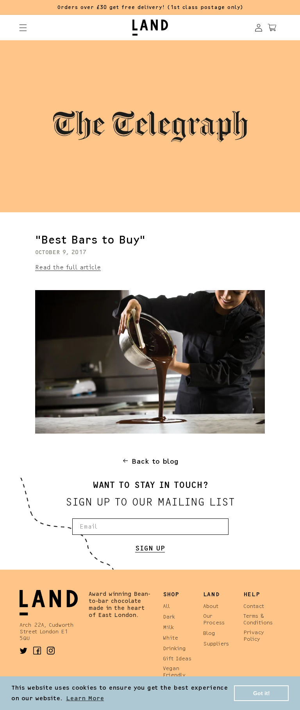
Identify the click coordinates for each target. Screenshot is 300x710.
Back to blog (155, 460)
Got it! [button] (261, 693)
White (170, 637)
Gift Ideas (177, 658)
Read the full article (68, 267)
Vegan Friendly (174, 671)
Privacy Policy (253, 635)
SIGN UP (150, 547)
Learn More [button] (85, 698)
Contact (253, 605)
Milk (168, 627)
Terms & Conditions (258, 619)
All (166, 605)
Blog (209, 632)
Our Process (214, 619)
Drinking (174, 648)
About (210, 605)
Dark (169, 616)
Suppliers (216, 643)
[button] (23, 27)
